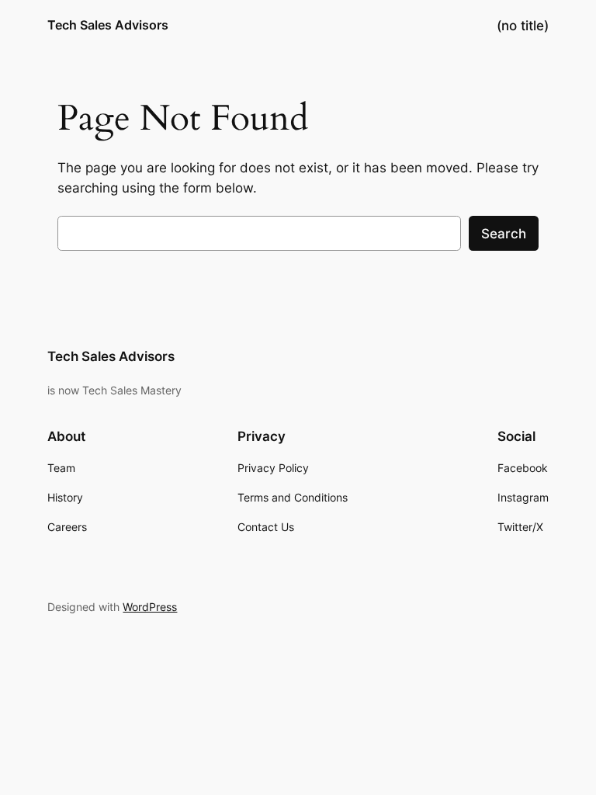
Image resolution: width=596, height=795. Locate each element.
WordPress (150, 606)
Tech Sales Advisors (107, 25)
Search (503, 233)
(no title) (523, 25)
